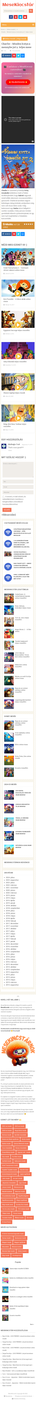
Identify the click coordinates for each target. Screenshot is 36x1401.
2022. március (11, 885)
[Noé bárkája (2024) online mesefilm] (9, 854)
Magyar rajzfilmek (19, 1242)
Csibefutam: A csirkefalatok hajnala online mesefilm (22, 596)
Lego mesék (22, 1183)
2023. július (10, 883)
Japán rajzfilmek (25, 1174)
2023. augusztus (12, 880)
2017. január (10, 941)
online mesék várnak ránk (17, 1073)
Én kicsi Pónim (6, 1222)
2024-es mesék (7, 1130)
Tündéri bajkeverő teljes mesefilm (21, 642)
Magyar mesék (6, 1242)
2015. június (10, 977)
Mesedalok (5, 1246)
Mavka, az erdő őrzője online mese (23, 677)
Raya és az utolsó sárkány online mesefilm (21, 690)
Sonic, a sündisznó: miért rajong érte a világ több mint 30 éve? (21, 576)
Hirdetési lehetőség (19, 1398)
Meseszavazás (18, 1187)
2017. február (11, 939)
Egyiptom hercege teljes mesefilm (16, 330)
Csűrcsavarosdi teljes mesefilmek (17, 1374)
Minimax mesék (20, 1191)
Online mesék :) (11, 39)
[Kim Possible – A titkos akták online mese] (18, 288)
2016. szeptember (13, 952)
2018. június (10, 913)
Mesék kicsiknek (7, 1191)
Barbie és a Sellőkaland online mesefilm (22, 1278)
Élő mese (29, 1217)
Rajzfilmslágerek (23, 1196)
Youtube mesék (7, 1217)
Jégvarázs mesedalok (9, 1183)
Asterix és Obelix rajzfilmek (10, 1139)
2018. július (10, 911)
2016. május (10, 959)
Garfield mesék (6, 1161)
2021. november (12, 888)
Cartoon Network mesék (21, 1143)
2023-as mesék (19, 1126)
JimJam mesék (17, 1178)
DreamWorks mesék (8, 1152)
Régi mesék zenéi (7, 1204)
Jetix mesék (6, 1178)
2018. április (10, 918)
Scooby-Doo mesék (22, 1204)
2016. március (11, 962)
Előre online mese (21, 744)
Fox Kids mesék (17, 1156)
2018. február (11, 921)
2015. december (12, 964)
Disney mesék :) (7, 1238)
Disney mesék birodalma (14, 1088)
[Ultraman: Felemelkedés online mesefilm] (9, 840)
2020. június (10, 890)
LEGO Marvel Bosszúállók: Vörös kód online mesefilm (22, 655)
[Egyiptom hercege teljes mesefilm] (18, 319)
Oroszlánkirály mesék (8, 1196)
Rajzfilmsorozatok (7, 1200)
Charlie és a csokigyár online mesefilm (21, 1296)
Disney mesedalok (20, 1148)
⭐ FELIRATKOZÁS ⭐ (18, 82)
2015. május (10, 980)
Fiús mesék (5, 1156)
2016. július (10, 954)
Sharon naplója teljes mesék (14, 393)
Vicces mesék (17, 1213)
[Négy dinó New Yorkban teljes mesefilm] (18, 413)
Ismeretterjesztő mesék (9, 1174)
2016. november (12, 946)
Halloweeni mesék (20, 1161)
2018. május (10, 916)
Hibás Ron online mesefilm (21, 666)
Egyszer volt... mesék (24, 1152)
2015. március (11, 982)
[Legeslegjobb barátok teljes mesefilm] (9, 813)
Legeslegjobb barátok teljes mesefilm (23, 701)
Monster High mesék (8, 1251)
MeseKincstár (18, 5)
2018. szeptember (13, 908)
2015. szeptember (13, 969)
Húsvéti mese (24, 1169)
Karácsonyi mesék (20, 1238)
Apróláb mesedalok (20, 1135)
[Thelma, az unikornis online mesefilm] (9, 826)
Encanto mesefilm (21, 768)
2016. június (10, 957)
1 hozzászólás (16, 50)
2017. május (10, 934)
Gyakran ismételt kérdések (24, 1396)
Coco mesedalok (7, 1148)
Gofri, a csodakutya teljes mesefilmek (23, 1371)
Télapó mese (6, 1213)
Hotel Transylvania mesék (10, 1165)
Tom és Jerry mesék (8, 1209)
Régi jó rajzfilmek (22, 1200)
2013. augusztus (12, 985)
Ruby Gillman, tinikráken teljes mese (23, 607)
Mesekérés (8, 1396)
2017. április (10, 936)
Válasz (10, 450)
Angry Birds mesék (20, 1130)
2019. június (10, 895)
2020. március (11, 893)
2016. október (11, 949)
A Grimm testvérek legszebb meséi (13, 1233)
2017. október (11, 929)
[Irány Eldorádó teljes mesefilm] (18, 350)
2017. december (12, 923)
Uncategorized (16, 1255)
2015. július (10, 975)
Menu (4, 25)
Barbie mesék (6, 1143)
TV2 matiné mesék (23, 1209)
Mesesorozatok (17, 1246)
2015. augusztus (12, 972)
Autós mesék (26, 1139)
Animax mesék (6, 1135)
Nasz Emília (5, 1336)
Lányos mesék (6, 1187)
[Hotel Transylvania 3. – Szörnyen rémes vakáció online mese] (18, 256)
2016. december (12, 944)
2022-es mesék (7, 1126)
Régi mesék (21, 39)
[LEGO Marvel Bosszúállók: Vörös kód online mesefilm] (9, 799)
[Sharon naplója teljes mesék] (18, 381)
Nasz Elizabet (6, 1371)
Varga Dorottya (7, 1342)
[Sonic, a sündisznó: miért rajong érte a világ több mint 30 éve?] (8, 581)
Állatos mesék (19, 1217)
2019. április (10, 900)
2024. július (10, 877)
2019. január (10, 903)
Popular (18, 1262)
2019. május (10, 898)
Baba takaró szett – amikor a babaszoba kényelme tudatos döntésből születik (22, 565)
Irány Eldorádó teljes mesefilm (15, 362)
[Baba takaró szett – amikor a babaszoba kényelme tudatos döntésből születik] (8, 570)
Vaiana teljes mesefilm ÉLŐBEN (19, 1268)
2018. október (11, 906)
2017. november (12, 926)
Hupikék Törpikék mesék (9, 1169)
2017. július (10, 931)
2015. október (11, 967)
